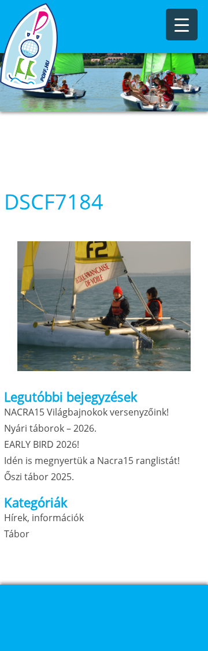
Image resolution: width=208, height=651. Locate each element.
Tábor (16, 533)
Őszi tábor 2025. (39, 476)
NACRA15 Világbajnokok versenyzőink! (86, 412)
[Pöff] (58, 46)
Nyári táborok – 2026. (50, 428)
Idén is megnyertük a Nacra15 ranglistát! (92, 460)
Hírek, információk (44, 517)
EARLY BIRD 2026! (41, 444)
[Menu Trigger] (182, 24)
